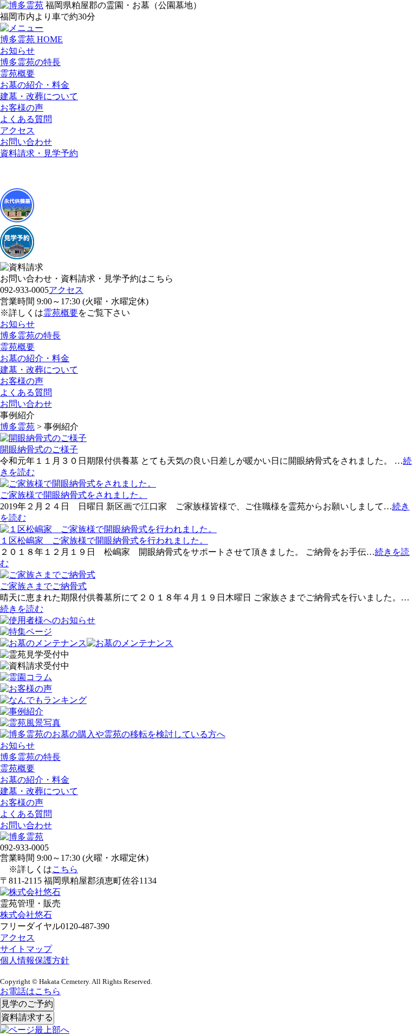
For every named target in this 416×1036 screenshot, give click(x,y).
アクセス (17, 130)
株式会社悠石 (26, 914)
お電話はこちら (30, 991)
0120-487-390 (85, 926)
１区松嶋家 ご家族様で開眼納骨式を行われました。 (104, 540)
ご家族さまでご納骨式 (43, 586)
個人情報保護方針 (34, 960)
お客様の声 (21, 107)
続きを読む (21, 608)
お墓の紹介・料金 (34, 84)
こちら (65, 869)
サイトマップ (26, 949)
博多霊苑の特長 (30, 62)
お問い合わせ (26, 141)
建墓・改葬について (39, 96)
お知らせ (17, 50)
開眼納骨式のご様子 (39, 449)
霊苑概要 (17, 73)
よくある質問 (26, 119)
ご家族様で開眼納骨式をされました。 (73, 495)
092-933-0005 (24, 290)
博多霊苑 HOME (31, 39)
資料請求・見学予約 (39, 153)
